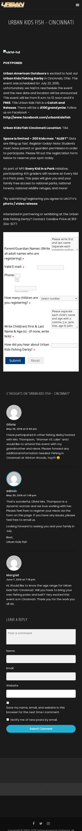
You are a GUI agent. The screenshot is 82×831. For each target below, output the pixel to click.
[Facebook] (40, 789)
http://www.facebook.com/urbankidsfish (37, 117)
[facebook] (33, 823)
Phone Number (21, 291)
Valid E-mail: (13, 266)
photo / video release (20, 203)
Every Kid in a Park (40, 168)
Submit (15, 360)
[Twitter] (41, 789)
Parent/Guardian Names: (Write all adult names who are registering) (27, 253)
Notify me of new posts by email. (34, 720)
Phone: (9, 275)
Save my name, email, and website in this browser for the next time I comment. (35, 710)
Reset (35, 360)
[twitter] (41, 823)
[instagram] (48, 823)
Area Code (17, 280)
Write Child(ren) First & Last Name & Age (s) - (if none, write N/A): (26, 331)
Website (12, 685)
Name (10, 651)
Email (10, 668)
